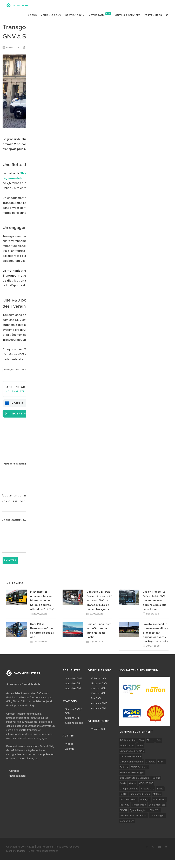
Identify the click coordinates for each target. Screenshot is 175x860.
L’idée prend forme (140, 794)
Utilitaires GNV (99, 683)
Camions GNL (98, 693)
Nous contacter (17, 775)
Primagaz (145, 799)
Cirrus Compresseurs (131, 761)
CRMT (161, 761)
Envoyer (10, 560)
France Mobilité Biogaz (132, 772)
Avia (159, 740)
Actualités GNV (73, 678)
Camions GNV (98, 688)
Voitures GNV (98, 678)
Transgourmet (11, 369)
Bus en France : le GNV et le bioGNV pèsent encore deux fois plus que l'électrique (154, 600)
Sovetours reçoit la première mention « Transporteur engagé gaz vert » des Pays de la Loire (156, 633)
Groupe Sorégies (129, 788)
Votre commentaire (16, 520)
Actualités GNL (73, 688)
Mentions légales (15, 850)
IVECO (123, 794)
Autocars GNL (98, 708)
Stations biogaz (74, 722)
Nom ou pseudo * (13, 501)
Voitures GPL (98, 729)
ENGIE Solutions (139, 767)
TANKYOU (155, 810)
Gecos (132, 783)
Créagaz (150, 761)
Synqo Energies (138, 810)
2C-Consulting (128, 740)
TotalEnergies (157, 815)
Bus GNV (96, 698)
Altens (150, 740)
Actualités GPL (73, 683)
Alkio (141, 740)
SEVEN (123, 810)
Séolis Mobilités (157, 804)
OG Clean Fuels (128, 799)
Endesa (124, 767)
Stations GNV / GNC (73, 711)
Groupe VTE (147, 788)
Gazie (123, 783)
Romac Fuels (139, 804)
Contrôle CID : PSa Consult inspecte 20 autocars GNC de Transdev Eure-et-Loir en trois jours (99, 600)
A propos (14, 770)
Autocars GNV (99, 703)
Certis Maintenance (130, 756)
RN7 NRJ (124, 804)
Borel (140, 745)
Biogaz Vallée (127, 745)
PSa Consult (159, 799)
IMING (160, 788)
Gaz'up (156, 777)
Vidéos (69, 743)
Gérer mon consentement (43, 850)
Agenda (69, 748)
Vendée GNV (127, 821)
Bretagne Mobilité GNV (132, 750)
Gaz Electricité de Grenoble (134, 777)
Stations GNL (72, 717)
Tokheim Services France (133, 815)
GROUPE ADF (146, 783)
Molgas (157, 794)
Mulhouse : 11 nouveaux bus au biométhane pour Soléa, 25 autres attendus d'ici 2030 (42, 600)
